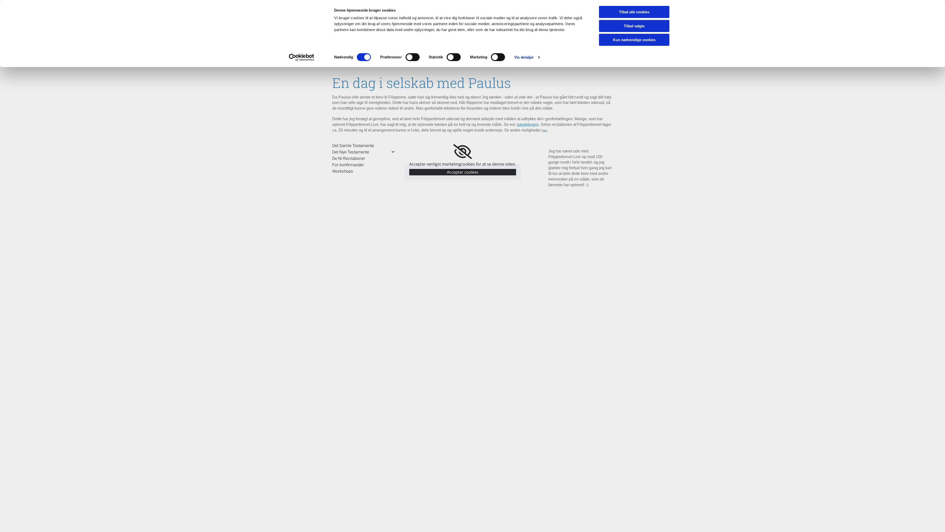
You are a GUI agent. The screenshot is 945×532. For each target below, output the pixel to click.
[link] (462, 151)
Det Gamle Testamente (353, 146)
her (544, 130)
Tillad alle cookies (634, 12)
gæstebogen (528, 124)
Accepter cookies (462, 172)
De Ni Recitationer (348, 158)
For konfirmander (348, 165)
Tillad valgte (634, 26)
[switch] (413, 57)
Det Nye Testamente (350, 152)
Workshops (342, 171)
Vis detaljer (524, 57)
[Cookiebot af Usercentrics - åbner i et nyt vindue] (301, 57)
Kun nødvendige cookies (634, 40)
